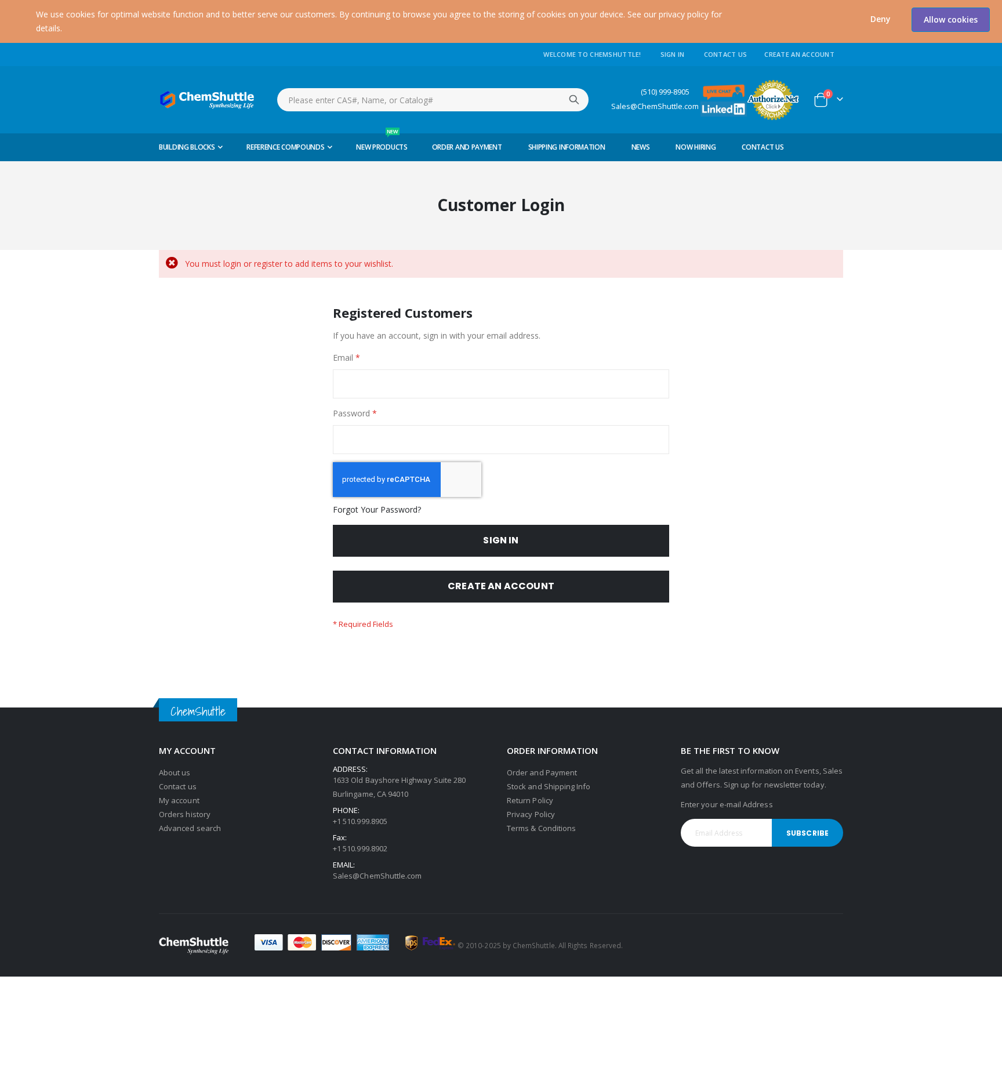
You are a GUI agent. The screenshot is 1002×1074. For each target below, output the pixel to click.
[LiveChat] (723, 91)
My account (179, 800)
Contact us (178, 786)
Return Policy (530, 800)
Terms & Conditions (541, 828)
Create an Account (799, 54)
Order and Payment (542, 772)
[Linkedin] (723, 108)
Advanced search (190, 828)
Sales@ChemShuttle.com (655, 106)
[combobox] (433, 99)
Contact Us (725, 54)
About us (175, 772)
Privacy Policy (531, 814)
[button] (880, 19)
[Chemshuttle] (207, 100)
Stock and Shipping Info (549, 786)
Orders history (184, 814)
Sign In (672, 54)
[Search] (574, 99)
